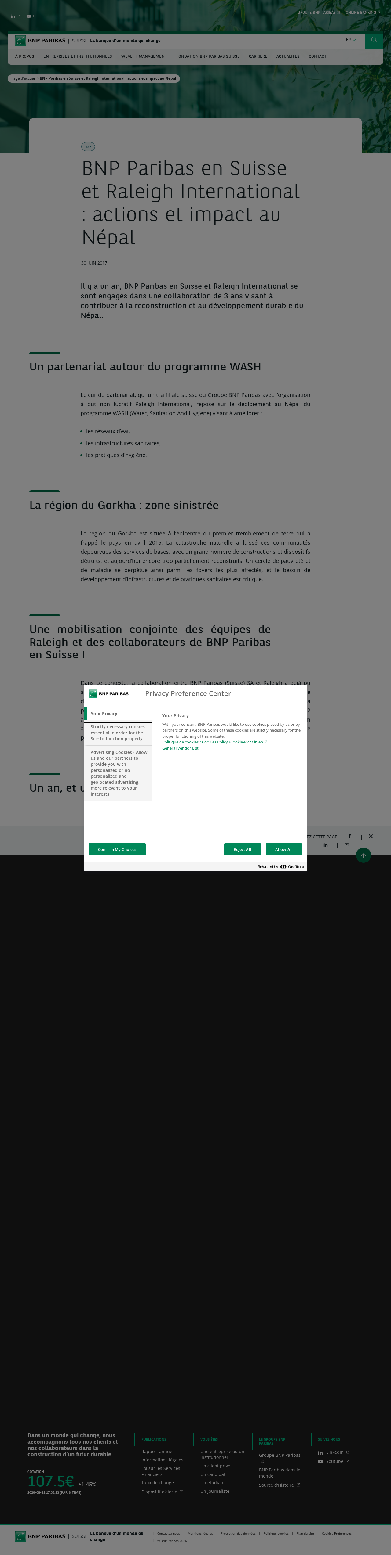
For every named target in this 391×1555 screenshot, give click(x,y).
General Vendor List (180, 748)
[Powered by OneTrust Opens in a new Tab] (281, 867)
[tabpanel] (232, 733)
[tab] (118, 713)
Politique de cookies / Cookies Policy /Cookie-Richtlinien (212, 742)
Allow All (284, 849)
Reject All (242, 849)
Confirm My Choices (117, 849)
